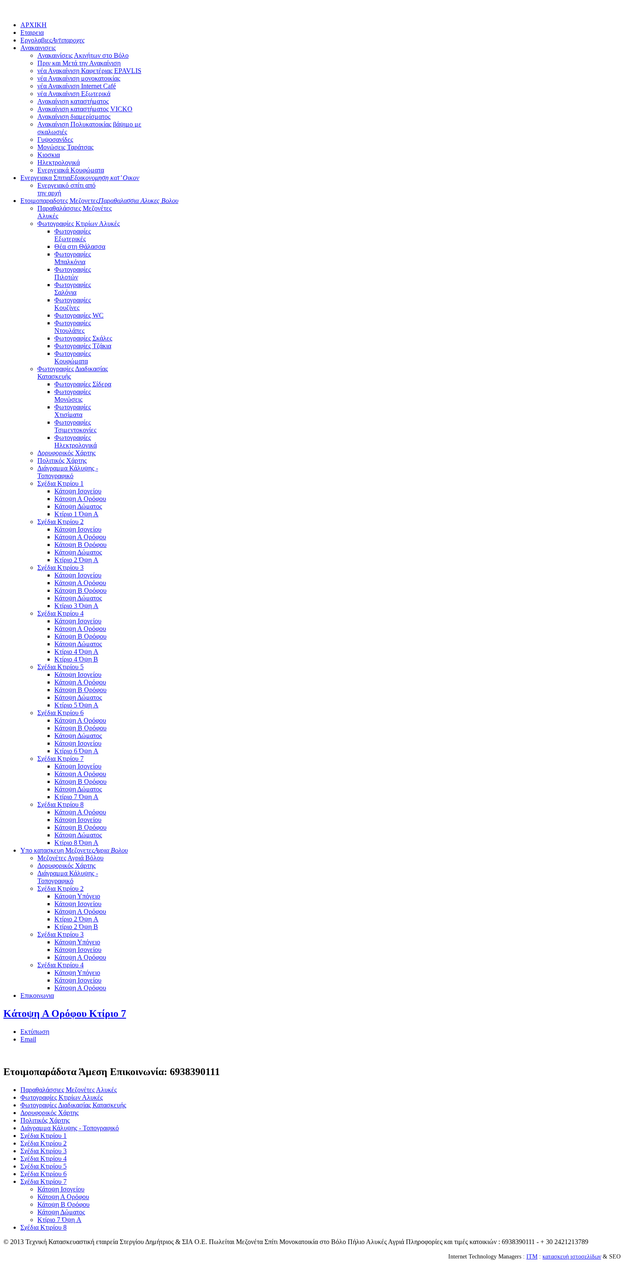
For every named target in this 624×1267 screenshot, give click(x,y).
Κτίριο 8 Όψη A (76, 842)
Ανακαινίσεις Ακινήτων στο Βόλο (83, 55)
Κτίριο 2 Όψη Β (76, 926)
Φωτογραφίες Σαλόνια (72, 288)
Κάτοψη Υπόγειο (77, 896)
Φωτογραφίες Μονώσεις (72, 395)
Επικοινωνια (37, 995)
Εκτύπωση (34, 1031)
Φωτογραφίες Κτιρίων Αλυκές (78, 223)
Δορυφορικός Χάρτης (66, 452)
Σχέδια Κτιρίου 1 (60, 483)
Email (28, 1039)
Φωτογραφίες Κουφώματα (72, 357)
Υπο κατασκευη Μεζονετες (74, 850)
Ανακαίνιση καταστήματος (73, 101)
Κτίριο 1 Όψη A (76, 514)
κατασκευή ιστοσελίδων (571, 1256)
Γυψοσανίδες (55, 139)
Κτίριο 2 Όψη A (76, 559)
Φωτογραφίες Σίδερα (82, 384)
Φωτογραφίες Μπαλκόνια (72, 258)
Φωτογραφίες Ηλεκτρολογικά (75, 441)
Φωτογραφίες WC (79, 315)
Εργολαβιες (52, 40)
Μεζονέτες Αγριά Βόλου (70, 858)
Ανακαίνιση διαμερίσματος (73, 116)
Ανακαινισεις (38, 47)
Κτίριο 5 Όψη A (76, 705)
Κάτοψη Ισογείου (77, 491)
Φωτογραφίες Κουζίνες (72, 303)
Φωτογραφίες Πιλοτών (72, 273)
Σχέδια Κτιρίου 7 (60, 758)
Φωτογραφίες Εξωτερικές (72, 235)
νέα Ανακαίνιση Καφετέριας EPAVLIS (89, 70)
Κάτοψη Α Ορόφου (80, 498)
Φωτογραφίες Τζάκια (82, 345)
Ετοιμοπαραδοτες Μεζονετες (99, 200)
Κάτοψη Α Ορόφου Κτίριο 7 (64, 1013)
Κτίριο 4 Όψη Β (76, 659)
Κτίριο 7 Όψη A (76, 796)
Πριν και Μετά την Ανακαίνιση (79, 63)
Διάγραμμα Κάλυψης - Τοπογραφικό (67, 472)
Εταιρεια (32, 32)
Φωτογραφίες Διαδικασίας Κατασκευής (73, 1105)
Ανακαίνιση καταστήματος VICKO (84, 109)
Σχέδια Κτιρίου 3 (60, 567)
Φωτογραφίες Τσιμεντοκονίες (75, 426)
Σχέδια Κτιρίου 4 (60, 613)
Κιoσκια (48, 154)
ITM (531, 1256)
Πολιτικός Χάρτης (62, 460)
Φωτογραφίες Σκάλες (83, 338)
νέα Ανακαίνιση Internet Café (76, 86)
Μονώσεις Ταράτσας (65, 147)
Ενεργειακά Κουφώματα (70, 170)
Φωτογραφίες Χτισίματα (72, 410)
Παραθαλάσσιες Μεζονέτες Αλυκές (68, 1089)
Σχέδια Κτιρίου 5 (60, 666)
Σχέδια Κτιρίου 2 (60, 521)
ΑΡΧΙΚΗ (33, 24)
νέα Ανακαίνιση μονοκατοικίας (78, 78)
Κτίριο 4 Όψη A (76, 651)
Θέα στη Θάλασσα (79, 246)
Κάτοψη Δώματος (78, 506)
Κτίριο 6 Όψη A (76, 751)
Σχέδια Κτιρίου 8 (60, 804)
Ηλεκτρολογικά (58, 162)
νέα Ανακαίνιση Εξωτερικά (73, 93)
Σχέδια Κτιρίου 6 (60, 712)
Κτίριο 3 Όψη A (76, 605)
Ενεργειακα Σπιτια (79, 177)
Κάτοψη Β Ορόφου (80, 544)
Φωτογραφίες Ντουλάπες (72, 326)
